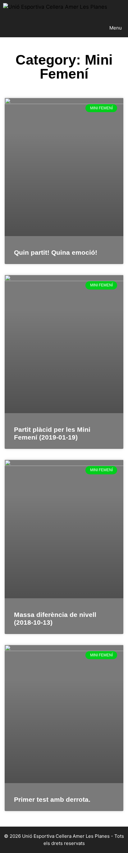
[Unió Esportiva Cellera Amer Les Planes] (55, 9)
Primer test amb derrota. (52, 799)
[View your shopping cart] (123, 9)
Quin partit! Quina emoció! (55, 252)
